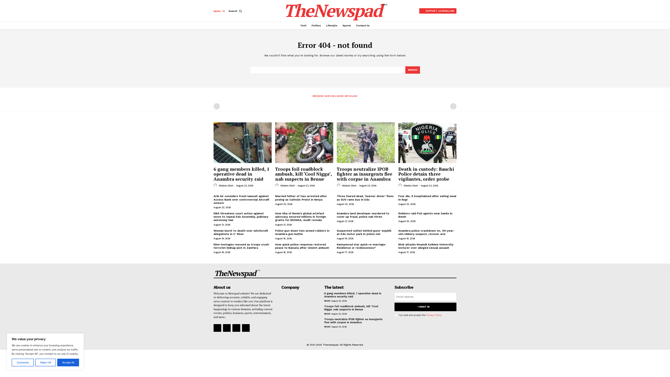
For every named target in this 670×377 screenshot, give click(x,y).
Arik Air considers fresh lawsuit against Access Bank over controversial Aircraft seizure (241, 199)
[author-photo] (216, 185)
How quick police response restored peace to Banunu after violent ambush (302, 246)
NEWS (327, 301)
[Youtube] (246, 328)
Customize (23, 362)
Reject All (45, 362)
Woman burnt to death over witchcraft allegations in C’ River (241, 232)
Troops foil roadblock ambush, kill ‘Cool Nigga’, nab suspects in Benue (303, 174)
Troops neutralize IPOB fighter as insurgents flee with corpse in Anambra (364, 174)
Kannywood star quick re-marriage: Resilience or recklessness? (361, 246)
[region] (45, 351)
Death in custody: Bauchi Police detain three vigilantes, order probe (426, 174)
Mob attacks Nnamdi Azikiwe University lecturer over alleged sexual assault (425, 246)
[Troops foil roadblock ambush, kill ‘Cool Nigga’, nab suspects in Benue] (304, 142)
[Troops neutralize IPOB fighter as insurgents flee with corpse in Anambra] (366, 142)
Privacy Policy (433, 315)
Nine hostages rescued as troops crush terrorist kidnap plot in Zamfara (241, 246)
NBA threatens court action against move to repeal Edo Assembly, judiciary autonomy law (241, 217)
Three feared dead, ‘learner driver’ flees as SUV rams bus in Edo (365, 197)
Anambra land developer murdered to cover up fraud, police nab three (363, 215)
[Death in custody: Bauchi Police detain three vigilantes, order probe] (427, 142)
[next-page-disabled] (453, 106)
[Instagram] (227, 328)
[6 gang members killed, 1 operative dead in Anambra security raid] (243, 142)
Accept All (68, 362)
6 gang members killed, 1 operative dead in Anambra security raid (241, 174)
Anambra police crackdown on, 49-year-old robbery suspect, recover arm (426, 232)
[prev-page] (217, 106)
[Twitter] (236, 328)
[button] (236, 11)
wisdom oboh (226, 185)
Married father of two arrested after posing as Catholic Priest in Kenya (301, 197)
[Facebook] (217, 328)
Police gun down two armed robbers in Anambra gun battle (302, 232)
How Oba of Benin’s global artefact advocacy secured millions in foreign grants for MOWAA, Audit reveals (300, 217)
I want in (424, 306)
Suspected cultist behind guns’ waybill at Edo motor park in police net (364, 232)
